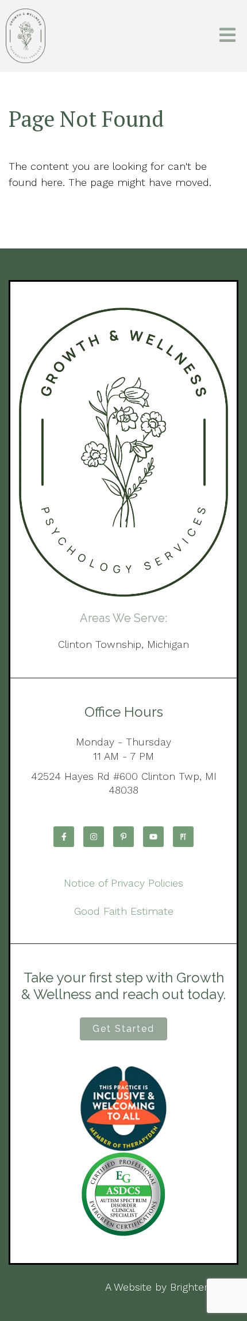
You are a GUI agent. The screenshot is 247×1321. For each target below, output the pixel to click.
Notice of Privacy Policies (123, 883)
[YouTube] (153, 836)
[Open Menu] (227, 36)
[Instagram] (93, 836)
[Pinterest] (123, 836)
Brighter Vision (204, 1287)
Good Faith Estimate (123, 911)
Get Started (123, 1028)
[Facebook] (63, 836)
